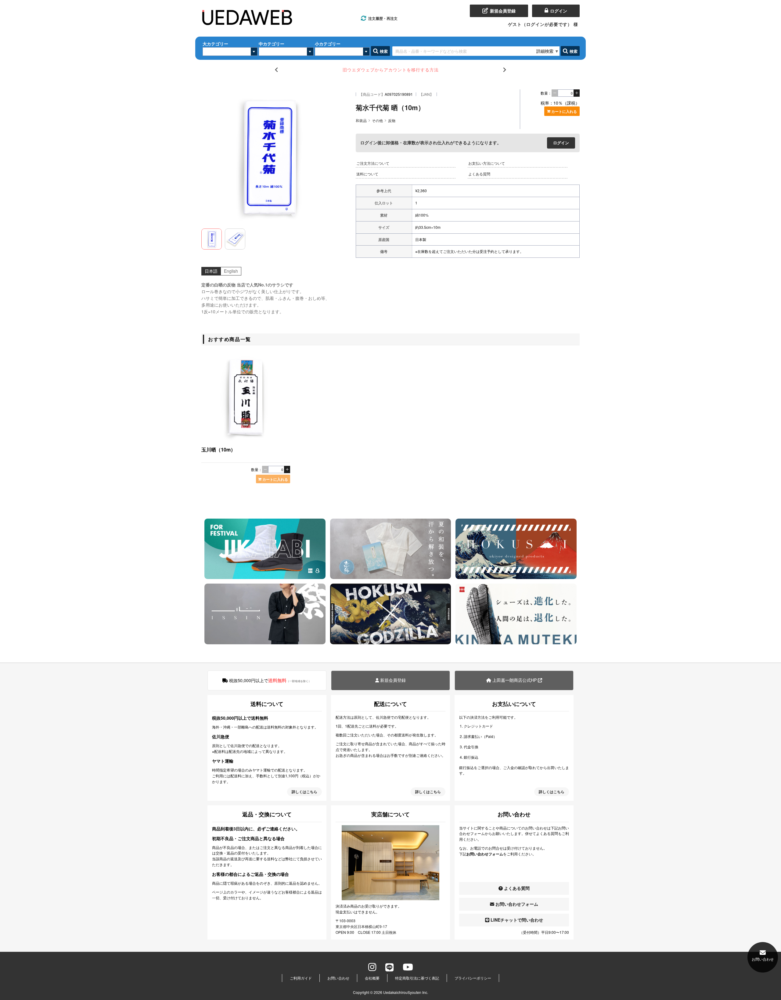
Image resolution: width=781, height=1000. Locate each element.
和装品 (361, 120)
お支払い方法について (486, 163)
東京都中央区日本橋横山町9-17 (361, 926)
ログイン (561, 143)
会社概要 (372, 977)
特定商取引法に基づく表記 (417, 977)
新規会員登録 (392, 680)
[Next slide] (504, 70)
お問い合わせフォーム (516, 904)
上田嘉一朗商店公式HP (514, 680)
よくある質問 (479, 173)
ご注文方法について (372, 163)
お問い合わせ (338, 977)
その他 (377, 120)
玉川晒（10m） (218, 449)
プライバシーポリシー (473, 977)
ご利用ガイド (301, 977)
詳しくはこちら (304, 791)
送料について (367, 173)
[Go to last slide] (276, 70)
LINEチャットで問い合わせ (516, 920)
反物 (391, 120)
